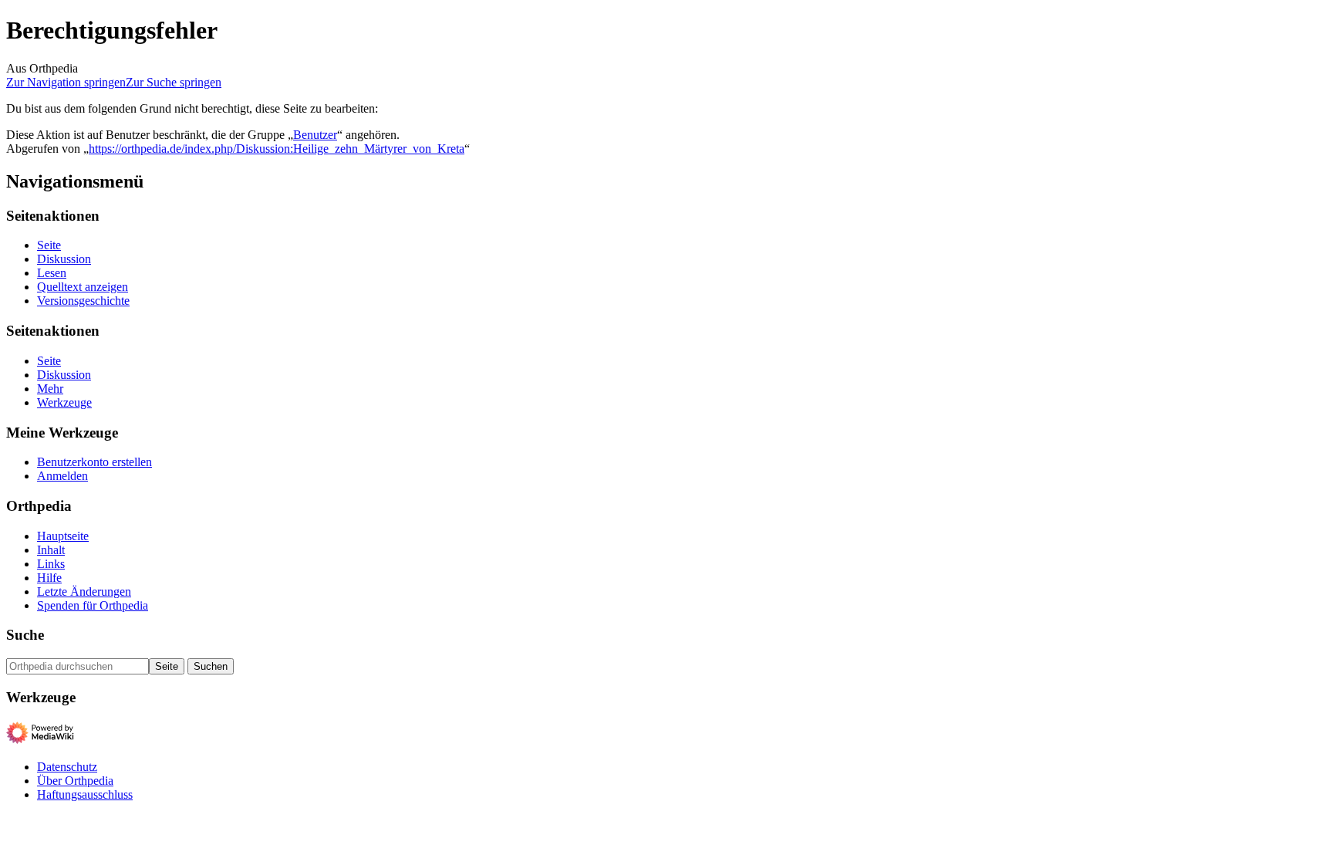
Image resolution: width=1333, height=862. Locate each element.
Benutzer (315, 134)
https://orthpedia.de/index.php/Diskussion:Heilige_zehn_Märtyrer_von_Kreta (276, 148)
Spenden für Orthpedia (92, 605)
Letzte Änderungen (84, 591)
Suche (25, 635)
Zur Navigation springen (66, 82)
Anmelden (62, 475)
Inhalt (51, 549)
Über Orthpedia (75, 780)
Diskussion (64, 258)
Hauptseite (63, 536)
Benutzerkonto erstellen (94, 461)
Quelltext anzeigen (82, 286)
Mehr (50, 388)
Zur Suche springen (173, 82)
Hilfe (49, 577)
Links (51, 563)
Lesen (51, 272)
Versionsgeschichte (83, 300)
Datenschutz (67, 766)
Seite (49, 245)
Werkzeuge (64, 402)
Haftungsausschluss (85, 794)
